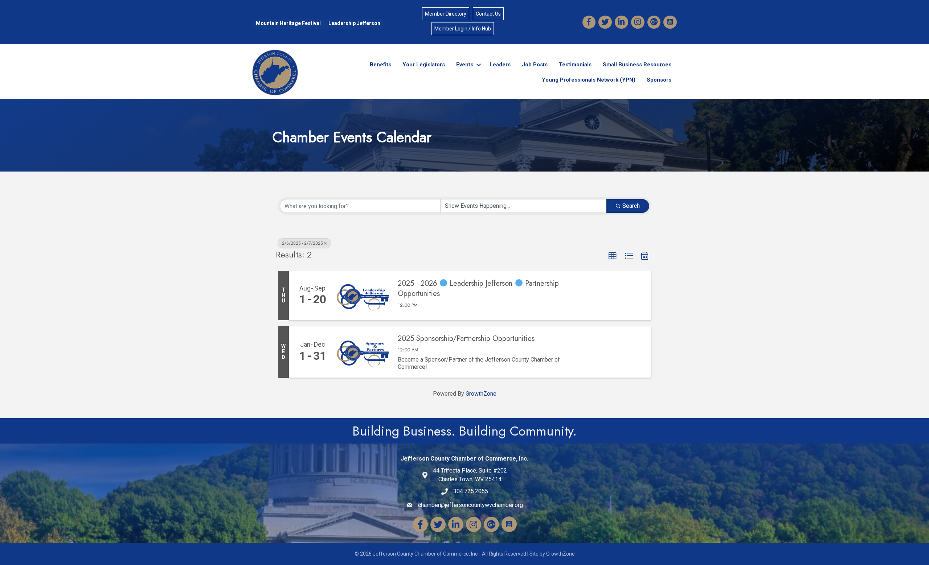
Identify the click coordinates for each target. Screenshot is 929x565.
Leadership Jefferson (354, 23)
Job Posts (535, 64)
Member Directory (445, 14)
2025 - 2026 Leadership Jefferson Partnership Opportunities (478, 289)
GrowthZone (481, 393)
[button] (612, 256)
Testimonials (575, 64)
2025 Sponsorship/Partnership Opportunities (466, 339)
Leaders (500, 64)
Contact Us (488, 14)
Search (631, 205)
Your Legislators (423, 64)
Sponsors (659, 80)
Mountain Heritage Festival (288, 23)
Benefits (380, 64)
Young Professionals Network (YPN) (588, 80)
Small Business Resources (637, 64)
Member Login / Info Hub (462, 29)
